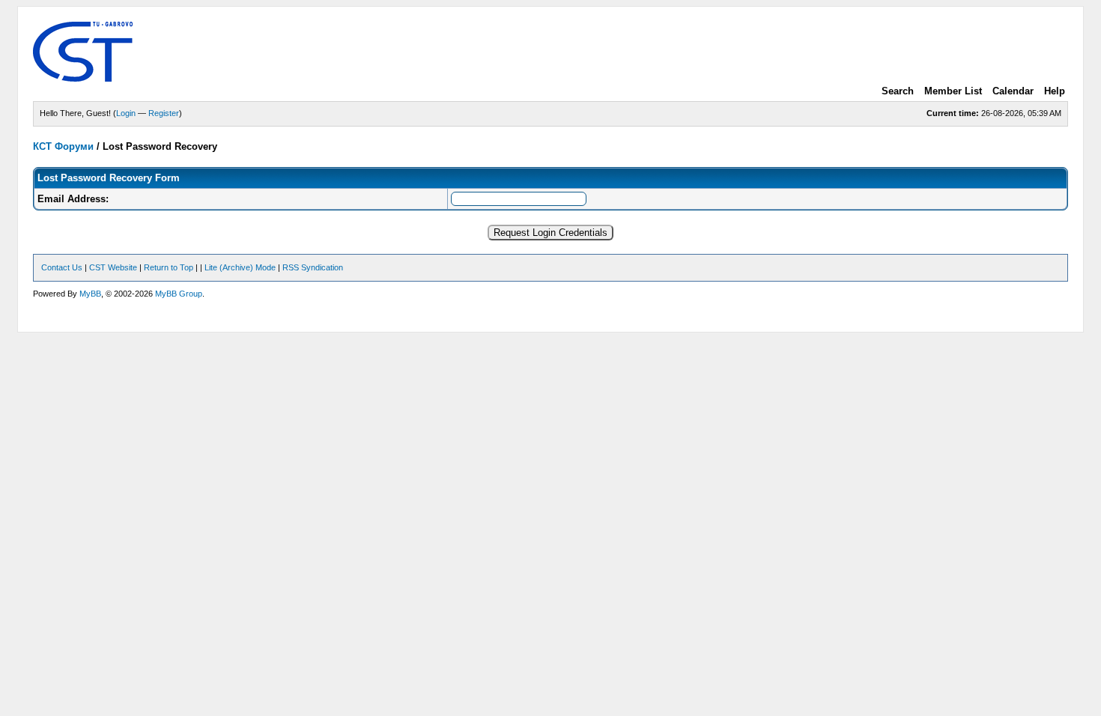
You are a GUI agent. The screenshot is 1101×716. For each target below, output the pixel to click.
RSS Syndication (312, 267)
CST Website (113, 267)
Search (898, 91)
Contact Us (61, 267)
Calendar (1013, 91)
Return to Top (168, 267)
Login (126, 113)
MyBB (90, 293)
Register (163, 113)
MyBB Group (178, 293)
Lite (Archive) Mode (240, 267)
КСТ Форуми (63, 146)
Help (1054, 91)
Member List (953, 91)
